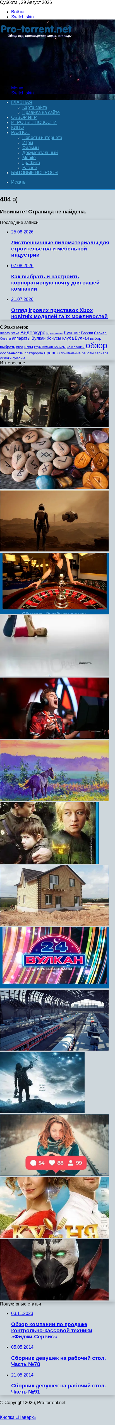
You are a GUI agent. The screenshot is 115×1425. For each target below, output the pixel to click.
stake (15, 333)
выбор (95, 338)
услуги (5, 358)
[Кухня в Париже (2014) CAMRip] (54, 1236)
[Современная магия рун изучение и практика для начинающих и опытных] (54, 487)
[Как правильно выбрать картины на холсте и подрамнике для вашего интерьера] (54, 799)
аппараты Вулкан (28, 338)
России (87, 333)
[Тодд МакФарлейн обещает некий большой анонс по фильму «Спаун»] (54, 1299)
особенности (11, 353)
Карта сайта (34, 107)
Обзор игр (24, 117)
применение (71, 353)
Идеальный (54, 333)
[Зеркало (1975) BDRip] (49, 862)
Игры (27, 142)
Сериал (100, 333)
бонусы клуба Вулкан (68, 338)
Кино (17, 127)
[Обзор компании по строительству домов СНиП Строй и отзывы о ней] (54, 924)
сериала (101, 353)
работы (88, 353)
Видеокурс (32, 332)
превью (52, 352)
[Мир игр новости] (37, 78)
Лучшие (72, 332)
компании (76, 347)
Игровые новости (34, 122)
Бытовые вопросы (34, 172)
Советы (5, 338)
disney (5, 333)
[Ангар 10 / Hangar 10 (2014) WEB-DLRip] (42, 1111)
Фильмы (30, 147)
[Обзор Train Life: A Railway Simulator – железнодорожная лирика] (54, 1049)
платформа (34, 353)
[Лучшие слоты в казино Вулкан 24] (54, 987)
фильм (19, 358)
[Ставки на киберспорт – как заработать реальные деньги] (54, 737)
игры (28, 347)
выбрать (7, 347)
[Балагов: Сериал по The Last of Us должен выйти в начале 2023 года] (54, 425)
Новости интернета (42, 137)
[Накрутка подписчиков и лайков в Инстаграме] (54, 1174)
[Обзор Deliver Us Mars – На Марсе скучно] (54, 550)
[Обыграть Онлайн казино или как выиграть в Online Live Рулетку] (54, 612)
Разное (20, 132)
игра (19, 347)
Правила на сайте (41, 112)
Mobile (29, 157)
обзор (96, 345)
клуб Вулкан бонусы (50, 347)
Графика (31, 162)
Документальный (40, 152)
